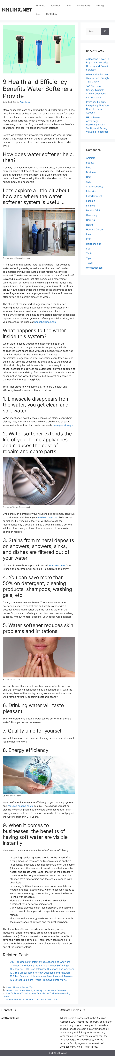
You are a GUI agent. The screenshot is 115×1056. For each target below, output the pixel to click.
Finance (90, 205)
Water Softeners (58, 990)
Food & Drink (93, 210)
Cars (38, 14)
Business (40, 5)
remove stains (57, 565)
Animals (90, 157)
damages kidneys (63, 425)
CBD (88, 181)
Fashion (90, 200)
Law (88, 234)
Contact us (51, 14)
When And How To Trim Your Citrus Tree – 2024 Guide (31, 999)
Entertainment (94, 196)
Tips (31, 987)
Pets (88, 239)
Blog (88, 167)
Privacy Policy (83, 5)
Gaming (100, 5)
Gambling (91, 215)
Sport (89, 248)
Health (9, 987)
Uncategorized (94, 267)
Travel (89, 263)
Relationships (93, 243)
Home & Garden (20, 987)
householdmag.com (45, 322)
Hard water (20, 990)
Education (55, 5)
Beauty (90, 162)
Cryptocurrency (94, 186)
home (36, 990)
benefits (10, 990)
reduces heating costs (20, 806)
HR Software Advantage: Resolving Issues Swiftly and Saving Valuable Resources (97, 124)
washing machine (47, 517)
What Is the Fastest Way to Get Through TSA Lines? (97, 78)
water (47, 990)
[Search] (105, 31)
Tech (68, 5)
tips (42, 990)
